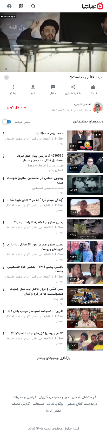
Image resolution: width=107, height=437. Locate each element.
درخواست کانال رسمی (81, 404)
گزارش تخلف (21, 404)
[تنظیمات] (9, 6)
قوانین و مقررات (24, 397)
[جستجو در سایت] (33, 6)
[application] (53, 42)
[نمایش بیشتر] (7, 77)
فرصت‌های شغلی (84, 397)
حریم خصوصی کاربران (54, 397)
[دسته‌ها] (21, 6)
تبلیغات (38, 404)
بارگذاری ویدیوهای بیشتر (53, 358)
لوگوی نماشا (55, 404)
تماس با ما (53, 411)
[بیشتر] (3, 133)
